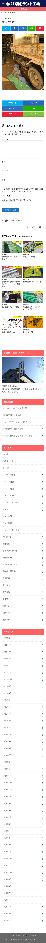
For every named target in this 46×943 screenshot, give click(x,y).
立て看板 (6, 592)
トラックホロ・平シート (12, 530)
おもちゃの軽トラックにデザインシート (19, 436)
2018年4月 (7, 907)
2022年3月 (7, 652)
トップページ (31, 935)
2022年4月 (7, 645)
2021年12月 (7, 672)
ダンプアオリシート (10, 502)
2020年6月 (7, 762)
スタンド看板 (8, 489)
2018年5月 (7, 900)
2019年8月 (7, 810)
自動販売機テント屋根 (11, 415)
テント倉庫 (7, 516)
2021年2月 (7, 721)
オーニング (7, 468)
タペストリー (8, 495)
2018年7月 (7, 893)
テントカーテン (9, 509)
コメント (6, 139)
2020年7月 (7, 755)
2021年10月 (7, 679)
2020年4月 (7, 776)
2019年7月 (7, 817)
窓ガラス (6, 585)
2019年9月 (7, 803)
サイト (4, 180)
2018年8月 (7, 886)
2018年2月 (7, 920)
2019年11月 (7, 790)
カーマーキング (9, 475)
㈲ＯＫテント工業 (21, 940)
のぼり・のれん (9, 461)
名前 (4, 162)
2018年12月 (7, 859)
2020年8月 (7, 748)
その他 (5, 454)
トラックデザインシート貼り (14, 422)
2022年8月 (7, 638)
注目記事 (6, 578)
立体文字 (6, 599)
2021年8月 (7, 693)
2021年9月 (7, 686)
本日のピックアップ (10, 564)
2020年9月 (7, 741)
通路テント (7, 606)
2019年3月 (7, 838)
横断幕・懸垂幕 (9, 571)
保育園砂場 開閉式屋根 (12, 429)
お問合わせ (23, 9)
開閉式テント (8, 613)
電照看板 (6, 620)
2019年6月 (7, 824)
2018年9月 (7, 879)
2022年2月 (7, 659)
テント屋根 (7, 523)
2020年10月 (7, 734)
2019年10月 (7, 797)
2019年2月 (7, 845)
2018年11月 (7, 865)
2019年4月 (7, 831)
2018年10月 (7, 872)
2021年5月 (7, 707)
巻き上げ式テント (10, 551)
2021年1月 (7, 728)
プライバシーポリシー (17, 935)
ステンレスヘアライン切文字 (14, 408)
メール (5, 171)
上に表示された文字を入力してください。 (17, 200)
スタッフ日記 (8, 482)
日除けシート (8, 557)
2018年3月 (7, 914)
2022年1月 (7, 665)
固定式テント (8, 537)
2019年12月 (7, 783)
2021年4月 (7, 714)
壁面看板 (6, 544)
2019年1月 (7, 852)
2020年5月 (7, 769)
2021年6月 (7, 700)
